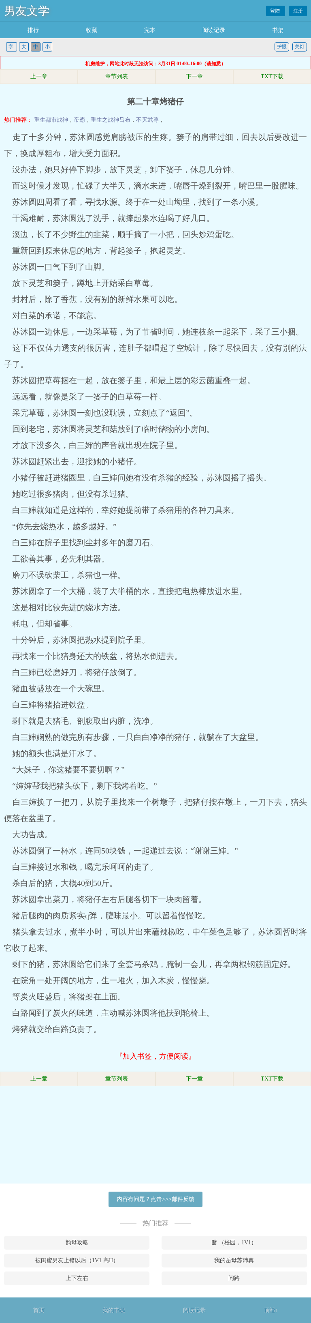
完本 (150, 30)
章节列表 (116, 76)
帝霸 (79, 120)
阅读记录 (213, 30)
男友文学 (26, 10)
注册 (298, 11)
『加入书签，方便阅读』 (155, 1056)
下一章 (194, 76)
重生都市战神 (51, 120)
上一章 (38, 76)
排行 (33, 30)
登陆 (275, 11)
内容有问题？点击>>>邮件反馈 (155, 1199)
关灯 (300, 46)
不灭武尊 (147, 120)
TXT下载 (272, 76)
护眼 (282, 46)
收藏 (91, 30)
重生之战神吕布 (110, 120)
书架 (277, 30)
